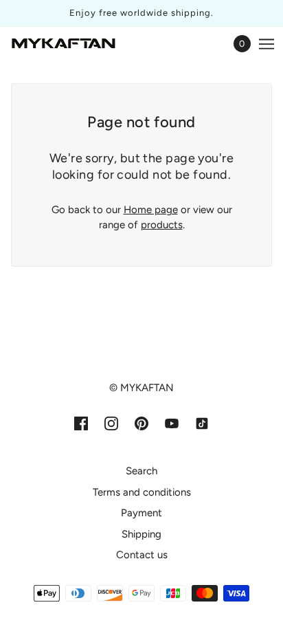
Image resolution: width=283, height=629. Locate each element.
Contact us (142, 555)
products (162, 225)
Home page (151, 209)
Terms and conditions (142, 492)
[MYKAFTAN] (64, 44)
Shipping (141, 534)
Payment (141, 513)
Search (141, 471)
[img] (81, 423)
